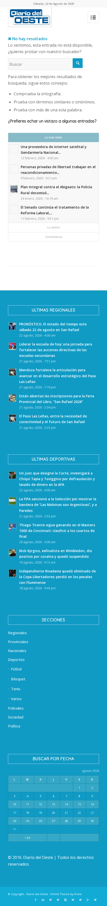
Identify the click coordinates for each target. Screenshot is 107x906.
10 (14, 804)
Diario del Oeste (37, 894)
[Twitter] (50, 900)
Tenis (15, 688)
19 (40, 812)
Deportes (16, 659)
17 (14, 812)
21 (66, 812)
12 (40, 804)
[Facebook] (35, 900)
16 (92, 804)
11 (27, 804)
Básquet (18, 678)
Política (14, 725)
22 (79, 812)
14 (66, 804)
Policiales (16, 708)
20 (53, 812)
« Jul (27, 837)
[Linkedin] (43, 900)
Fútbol (16, 668)
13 (53, 804)
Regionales (17, 632)
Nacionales (17, 650)
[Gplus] (88, 900)
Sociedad (15, 717)
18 (27, 812)
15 (79, 804)
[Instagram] (65, 900)
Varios (16, 698)
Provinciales (18, 641)
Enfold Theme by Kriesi (66, 894)
